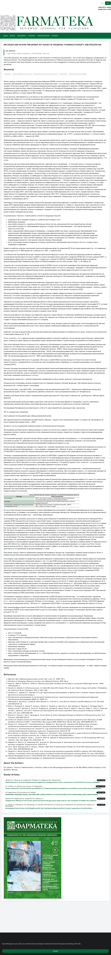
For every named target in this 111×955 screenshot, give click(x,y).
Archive (12, 35)
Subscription (21, 35)
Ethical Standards (44, 35)
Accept (55, 951)
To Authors (31, 35)
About (6, 35)
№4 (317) (9, 39)
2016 (2, 39)
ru (102, 3)
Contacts (55, 35)
